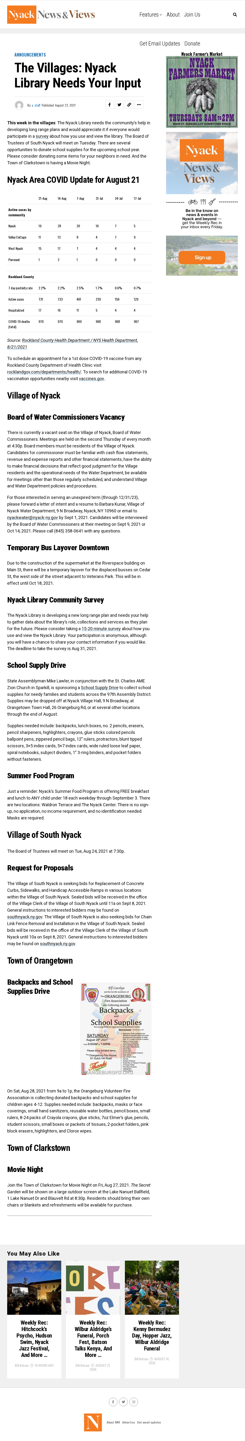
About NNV (113, 1422)
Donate (192, 43)
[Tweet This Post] (119, 104)
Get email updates (159, 43)
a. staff (36, 105)
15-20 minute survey (101, 628)
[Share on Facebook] (109, 104)
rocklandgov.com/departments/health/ (44, 371)
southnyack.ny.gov (24, 916)
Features (149, 14)
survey (42, 136)
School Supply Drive (99, 687)
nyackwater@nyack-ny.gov (32, 517)
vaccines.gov (91, 378)
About (173, 14)
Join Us (192, 14)
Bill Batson (21, 1365)
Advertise (128, 1422)
